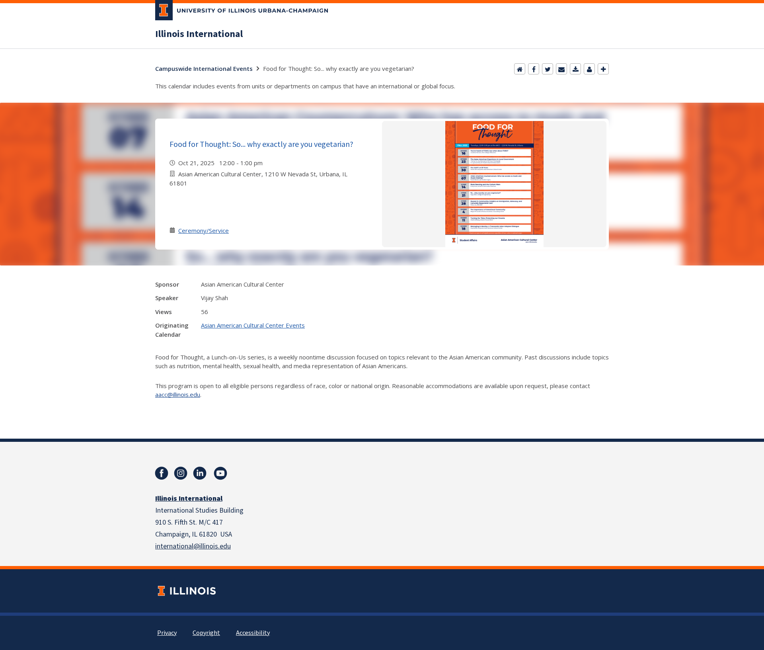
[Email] (561, 68)
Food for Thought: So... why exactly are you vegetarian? (261, 144)
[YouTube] (220, 473)
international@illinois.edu (193, 546)
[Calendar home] (519, 68)
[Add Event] (603, 68)
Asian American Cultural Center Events (253, 325)
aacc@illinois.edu (177, 394)
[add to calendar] (575, 68)
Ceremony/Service (203, 230)
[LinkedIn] (200, 473)
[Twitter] (547, 68)
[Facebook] (533, 68)
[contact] (589, 68)
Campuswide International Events (204, 68)
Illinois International (199, 34)
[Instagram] (180, 473)
